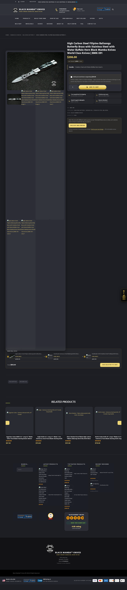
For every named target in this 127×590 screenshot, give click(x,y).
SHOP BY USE (54, 18)
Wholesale (30, 24)
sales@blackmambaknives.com (64, 11)
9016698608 (62, 9)
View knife (18, 356)
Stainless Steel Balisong (101, 110)
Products (26, 18)
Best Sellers (81, 18)
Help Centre (72, 24)
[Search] (113, 9)
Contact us (91, 24)
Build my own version (77, 125)
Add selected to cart (110, 365)
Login (22, 2)
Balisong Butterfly (29, 35)
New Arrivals (68, 18)
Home (17, 18)
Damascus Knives (15, 35)
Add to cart (94, 87)
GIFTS (101, 18)
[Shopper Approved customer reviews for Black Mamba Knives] (29, 581)
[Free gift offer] (124, 295)
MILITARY (18, 24)
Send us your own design (97, 129)
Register (33, 2)
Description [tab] (13, 382)
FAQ (82, 24)
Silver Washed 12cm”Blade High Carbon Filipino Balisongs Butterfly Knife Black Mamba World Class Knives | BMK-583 (79, 438)
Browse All (89, 110)
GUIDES (40, 24)
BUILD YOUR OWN (40, 18)
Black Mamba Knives (77, 113)
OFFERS (92, 18)
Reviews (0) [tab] (23, 382)
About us (60, 24)
